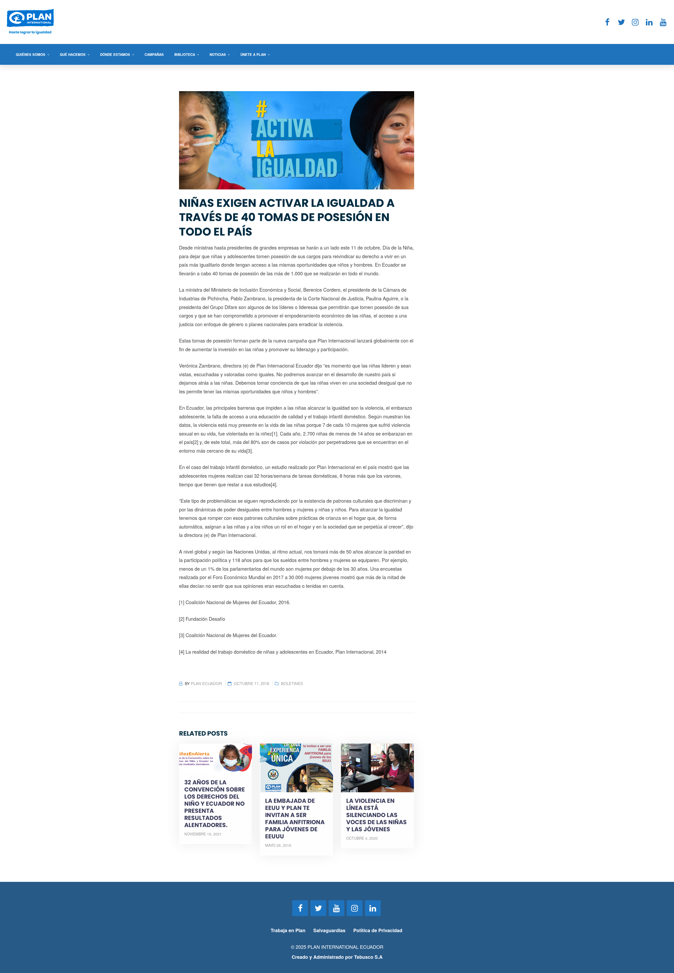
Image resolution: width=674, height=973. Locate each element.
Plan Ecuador (206, 683)
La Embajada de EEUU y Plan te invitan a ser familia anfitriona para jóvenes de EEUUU (295, 818)
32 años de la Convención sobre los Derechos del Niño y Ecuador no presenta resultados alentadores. (214, 803)
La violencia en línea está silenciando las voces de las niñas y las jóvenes (376, 815)
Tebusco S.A (368, 957)
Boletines (292, 683)
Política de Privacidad (378, 930)
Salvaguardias (329, 930)
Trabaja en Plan (288, 930)
